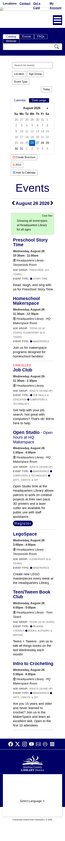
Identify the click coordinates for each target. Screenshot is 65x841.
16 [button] (16, 137)
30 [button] (37, 119)
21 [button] (42, 137)
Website (11, 41)
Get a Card (36, 5)
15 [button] (47, 131)
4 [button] (27, 125)
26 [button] (16, 119)
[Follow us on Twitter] (18, 744)
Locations (10, 3)
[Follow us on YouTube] (32, 744)
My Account (55, 5)
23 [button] (16, 142)
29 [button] (32, 119)
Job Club (22, 369)
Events (26, 36)
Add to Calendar (25, 172)
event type (20, 81)
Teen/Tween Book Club (31, 594)
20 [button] (37, 137)
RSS (18, 164)
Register (22, 523)
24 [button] (21, 142)
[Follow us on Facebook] (11, 744)
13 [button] (37, 131)
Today (46, 89)
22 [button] (47, 137)
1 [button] (47, 119)
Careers (32, 813)
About (32, 778)
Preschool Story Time (30, 242)
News (32, 792)
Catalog (11, 36)
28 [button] (27, 119)
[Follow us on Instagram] (25, 744)
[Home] (32, 763)
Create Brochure (25, 157)
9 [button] (16, 131)
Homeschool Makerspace (26, 301)
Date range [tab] (39, 100)
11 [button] (26, 131)
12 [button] (32, 131)
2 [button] (16, 125)
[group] (32, 128)
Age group (35, 73)
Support (32, 785)
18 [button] (27, 137)
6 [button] (37, 125)
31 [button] (42, 119)
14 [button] (42, 131)
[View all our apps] (53, 744)
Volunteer (32, 806)
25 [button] (27, 142)
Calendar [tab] (20, 100)
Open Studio (33, 437)
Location (19, 73)
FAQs (40, 36)
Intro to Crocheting (33, 663)
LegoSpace (25, 533)
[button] (57, 20)
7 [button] (42, 125)
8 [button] (47, 125)
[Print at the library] (46, 744)
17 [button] (21, 137)
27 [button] (21, 119)
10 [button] (21, 131)
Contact (25, 3)
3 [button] (21, 125)
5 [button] (32, 125)
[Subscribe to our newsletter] (39, 744)
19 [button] (32, 137)
